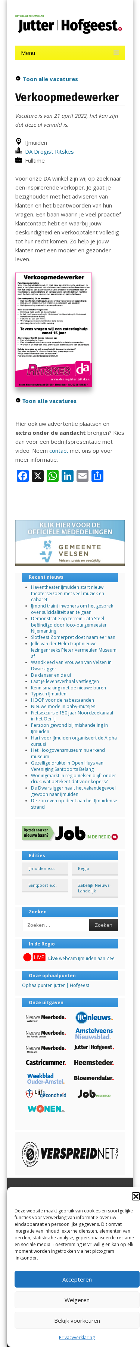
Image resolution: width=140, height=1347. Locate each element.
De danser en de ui (51, 675)
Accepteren (77, 1279)
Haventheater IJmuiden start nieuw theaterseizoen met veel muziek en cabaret (67, 593)
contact (58, 450)
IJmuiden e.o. (41, 868)
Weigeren (77, 1300)
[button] (136, 1196)
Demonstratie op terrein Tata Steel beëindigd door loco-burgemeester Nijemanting (69, 624)
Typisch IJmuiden (48, 694)
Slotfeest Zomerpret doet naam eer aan (73, 637)
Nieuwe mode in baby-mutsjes (63, 706)
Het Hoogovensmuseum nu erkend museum (68, 753)
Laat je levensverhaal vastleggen (65, 681)
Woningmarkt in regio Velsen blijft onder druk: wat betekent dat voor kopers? (73, 778)
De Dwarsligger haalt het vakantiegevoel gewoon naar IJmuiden (73, 791)
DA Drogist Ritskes (48, 151)
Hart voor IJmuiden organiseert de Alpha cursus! (74, 741)
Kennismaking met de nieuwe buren (68, 688)
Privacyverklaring (77, 1337)
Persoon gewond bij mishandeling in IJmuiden (69, 728)
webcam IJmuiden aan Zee (81, 958)
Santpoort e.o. (42, 885)
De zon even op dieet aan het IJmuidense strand (74, 803)
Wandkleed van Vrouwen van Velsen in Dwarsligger (71, 665)
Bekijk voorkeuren (77, 1320)
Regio (83, 868)
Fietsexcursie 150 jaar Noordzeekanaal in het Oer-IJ (72, 716)
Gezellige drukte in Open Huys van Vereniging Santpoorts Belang (67, 766)
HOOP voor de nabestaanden (62, 700)
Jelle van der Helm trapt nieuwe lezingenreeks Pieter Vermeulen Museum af (73, 649)
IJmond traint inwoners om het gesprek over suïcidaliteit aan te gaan (72, 609)
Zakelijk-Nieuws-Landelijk (94, 888)
